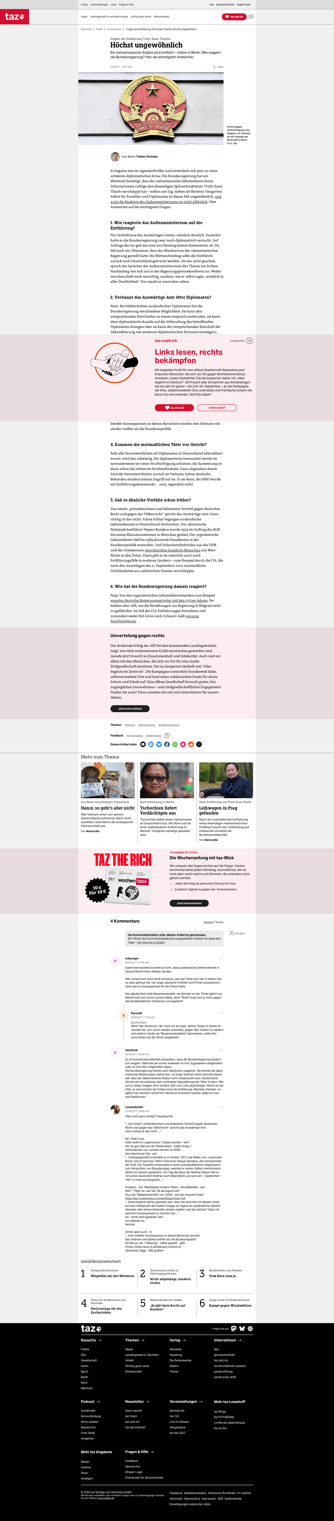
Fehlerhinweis (154, 735)
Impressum (209, 1498)
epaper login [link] (243, 4)
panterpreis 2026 (225, 1377)
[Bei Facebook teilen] (167, 744)
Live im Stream (179, 1422)
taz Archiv (220, 1428)
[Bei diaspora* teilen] (183, 744)
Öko (83, 1355)
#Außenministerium (169, 725)
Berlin (84, 1377)
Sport (84, 1371)
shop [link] (113, 4)
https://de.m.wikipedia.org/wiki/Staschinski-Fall (155, 1198)
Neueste (208, 922)
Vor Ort (174, 1416)
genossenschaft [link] (225, 4)
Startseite (86, 29)
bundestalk (88, 1411)
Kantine (86, 1467)
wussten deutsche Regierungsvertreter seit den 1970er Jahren (159, 600)
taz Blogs (220, 1411)
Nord (84, 1383)
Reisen (85, 1462)
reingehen (87, 1438)
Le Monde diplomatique (229, 1423)
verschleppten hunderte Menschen (173, 550)
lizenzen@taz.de (106, 1498)
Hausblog (176, 1355)
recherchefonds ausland (229, 1366)
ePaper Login (134, 1472)
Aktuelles (176, 1349)
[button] (251, 17)
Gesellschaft (89, 1360)
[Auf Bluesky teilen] (159, 744)
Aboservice (132, 1466)
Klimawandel (133, 1371)
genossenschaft (224, 1355)
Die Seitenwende (180, 1360)
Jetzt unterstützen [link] (130, 708)
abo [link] (212, 4)
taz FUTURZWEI (224, 1417)
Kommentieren (134, 735)
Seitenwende (233, 1498)
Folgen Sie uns (221, 1328)
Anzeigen (87, 1478)
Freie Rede (88, 1433)
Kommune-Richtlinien (222, 1493)
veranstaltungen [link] (99, 4)
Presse (174, 1371)
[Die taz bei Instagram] (250, 1330)
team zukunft (133, 1411)
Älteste (220, 922)
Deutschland (114, 29)
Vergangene (177, 1427)
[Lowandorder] (115, 1109)
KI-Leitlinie (244, 1493)
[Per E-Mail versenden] (143, 744)
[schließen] (249, 340)
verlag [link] (84, 4)
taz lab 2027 (177, 1433)
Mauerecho (88, 1427)
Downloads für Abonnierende (144, 1477)
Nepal (129, 1349)
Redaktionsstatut (195, 1493)
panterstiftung (223, 1371)
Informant (176, 1498)
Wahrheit (87, 1388)
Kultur (85, 1366)
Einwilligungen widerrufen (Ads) (190, 1504)
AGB (221, 1498)
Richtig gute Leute (137, 1366)
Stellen (174, 1366)
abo (216, 1349)
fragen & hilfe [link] (126, 4)
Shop (84, 1473)
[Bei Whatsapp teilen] (175, 744)
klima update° (90, 1422)
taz (91, 1329)
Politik (99, 29)
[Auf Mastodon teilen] (151, 744)
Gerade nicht (237, 340)
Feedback (131, 1461)
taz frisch (131, 1416)
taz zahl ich (221, 1360)
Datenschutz (192, 1498)
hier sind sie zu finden (151, 942)
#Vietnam (130, 725)
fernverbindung (91, 1416)
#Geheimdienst (147, 725)
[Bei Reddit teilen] (191, 744)
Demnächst (177, 1411)
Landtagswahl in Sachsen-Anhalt (142, 1357)
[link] (85, 16)
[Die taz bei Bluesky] (242, 1330)
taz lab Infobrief (135, 1427)
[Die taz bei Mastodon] (234, 1330)
